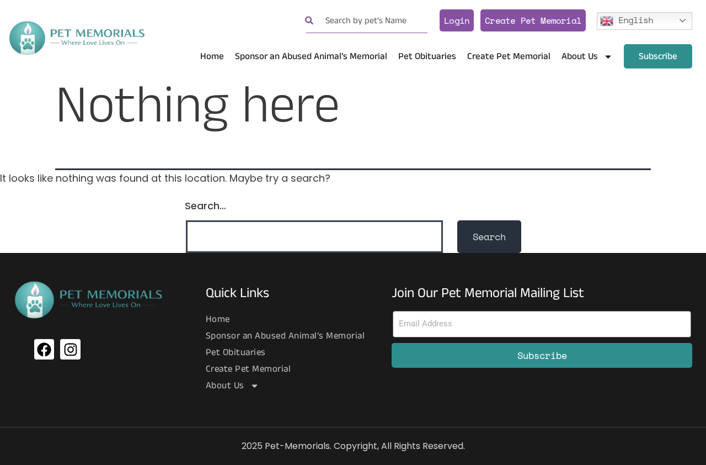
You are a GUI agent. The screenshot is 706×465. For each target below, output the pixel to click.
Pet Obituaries (427, 56)
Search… (205, 206)
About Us (579, 56)
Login (456, 20)
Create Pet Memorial (533, 20)
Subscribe (658, 56)
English (633, 19)
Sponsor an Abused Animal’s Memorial (311, 56)
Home (212, 56)
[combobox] (366, 20)
